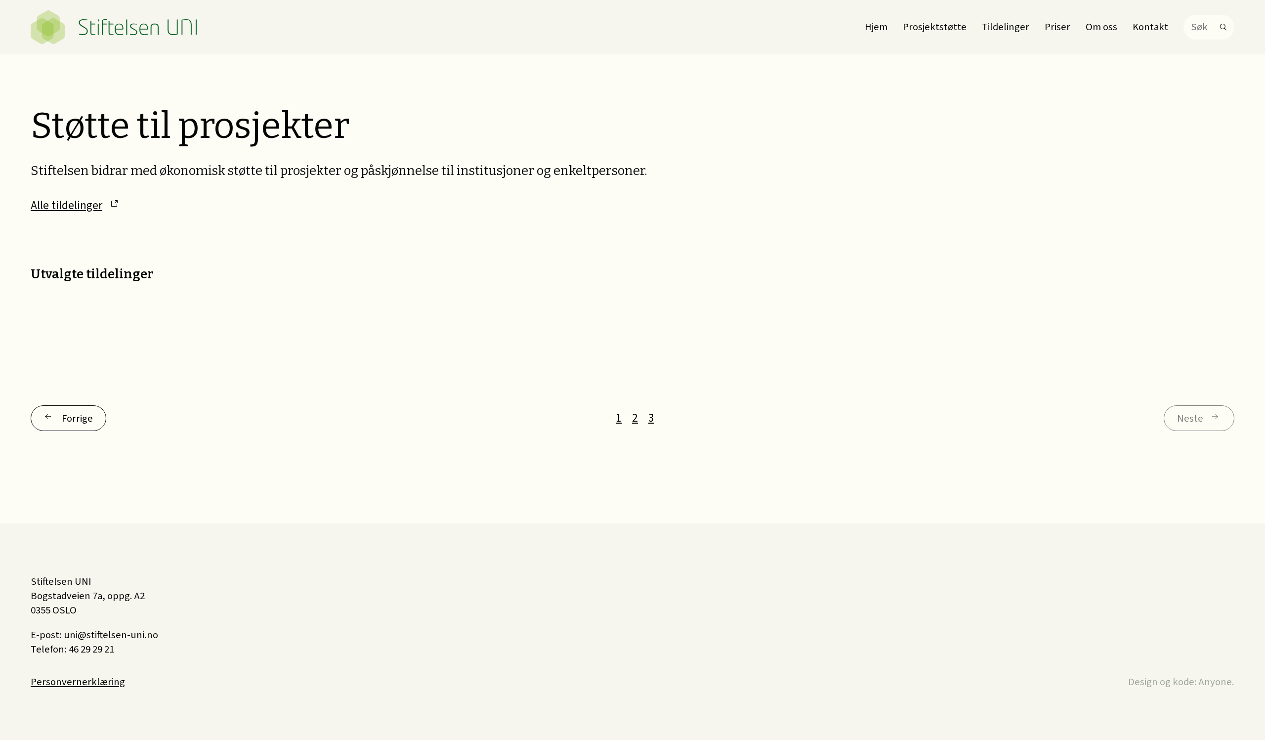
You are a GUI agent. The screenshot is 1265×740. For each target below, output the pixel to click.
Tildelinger (1005, 27)
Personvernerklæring (78, 682)
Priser (1057, 27)
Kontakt (1150, 27)
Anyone (1215, 682)
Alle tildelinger (66, 205)
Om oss (1101, 27)
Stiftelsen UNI (115, 27)
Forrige (77, 418)
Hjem (876, 27)
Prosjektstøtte (935, 27)
